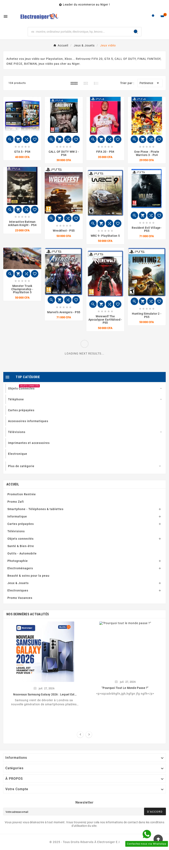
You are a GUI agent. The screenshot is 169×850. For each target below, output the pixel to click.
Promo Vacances (19, 597)
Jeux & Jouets (18, 583)
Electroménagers (20, 568)
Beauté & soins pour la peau (28, 575)
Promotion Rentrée (21, 494)
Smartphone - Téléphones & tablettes (35, 509)
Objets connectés (20, 538)
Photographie (17, 560)
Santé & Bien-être (20, 546)
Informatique (17, 516)
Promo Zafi (15, 501)
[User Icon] (153, 16)
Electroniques (17, 590)
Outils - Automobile (22, 553)
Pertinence (150, 83)
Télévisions (16, 531)
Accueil (12, 484)
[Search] (136, 31)
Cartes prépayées (20, 523)
